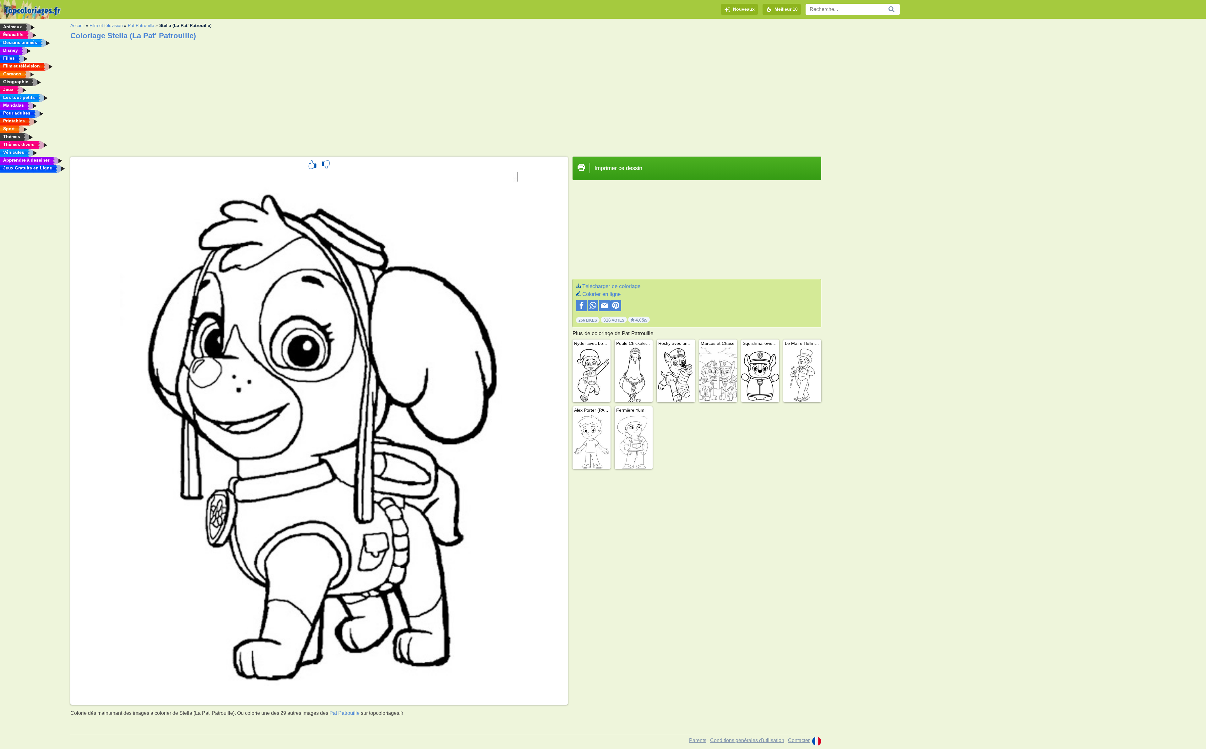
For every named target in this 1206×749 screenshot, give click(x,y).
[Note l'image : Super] (312, 166)
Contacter (799, 740)
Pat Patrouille (141, 25)
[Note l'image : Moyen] (325, 166)
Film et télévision (106, 25)
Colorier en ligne (601, 294)
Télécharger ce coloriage (611, 286)
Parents (697, 740)
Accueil (77, 25)
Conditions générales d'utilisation (747, 740)
